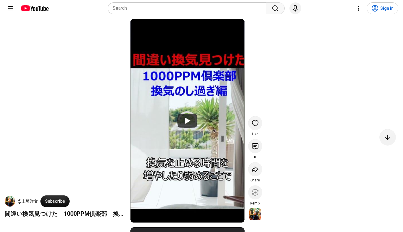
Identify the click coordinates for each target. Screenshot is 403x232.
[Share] (255, 169)
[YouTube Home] (35, 8)
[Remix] (255, 192)
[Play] (187, 121)
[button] (10, 201)
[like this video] (255, 123)
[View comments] (255, 146)
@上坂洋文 (28, 201)
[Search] (275, 8)
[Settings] (358, 8)
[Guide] (10, 8)
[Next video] (387, 137)
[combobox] (189, 8)
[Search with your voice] (295, 8)
